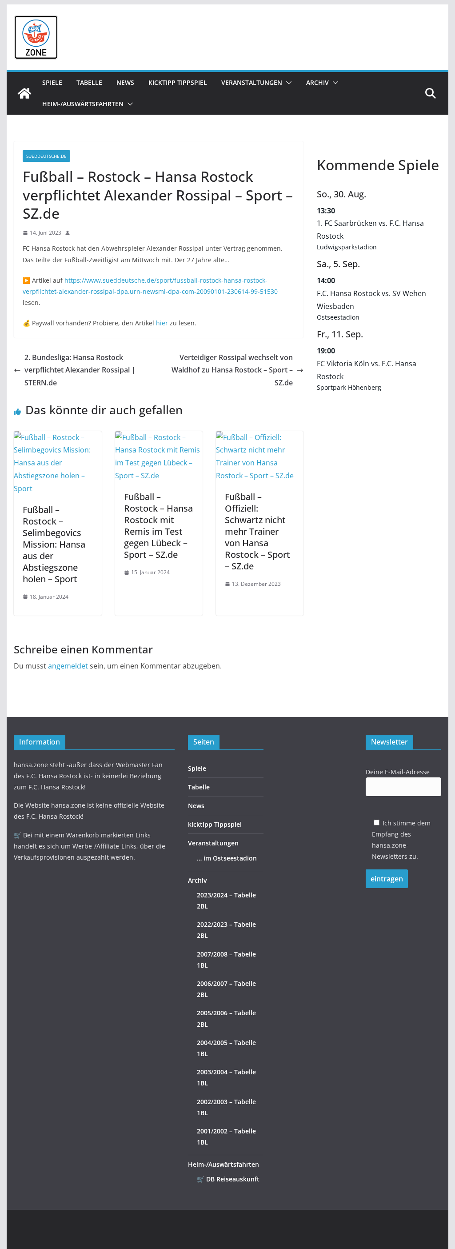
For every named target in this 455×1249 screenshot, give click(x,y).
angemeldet (68, 666)
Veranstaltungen (251, 82)
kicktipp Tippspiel (177, 82)
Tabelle (89, 82)
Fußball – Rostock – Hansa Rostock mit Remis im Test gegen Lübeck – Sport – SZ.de (158, 525)
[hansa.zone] (24, 93)
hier (162, 323)
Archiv (317, 82)
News (125, 82)
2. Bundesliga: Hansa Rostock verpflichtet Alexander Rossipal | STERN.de (80, 370)
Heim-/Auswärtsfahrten (83, 104)
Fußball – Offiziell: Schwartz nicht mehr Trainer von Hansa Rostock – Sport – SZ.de (257, 531)
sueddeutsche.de (46, 156)
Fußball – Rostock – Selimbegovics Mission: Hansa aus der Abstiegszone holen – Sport (54, 544)
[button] (287, 82)
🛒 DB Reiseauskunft (228, 1179)
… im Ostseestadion (227, 858)
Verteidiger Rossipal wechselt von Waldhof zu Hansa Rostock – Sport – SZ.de (232, 370)
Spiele (52, 82)
